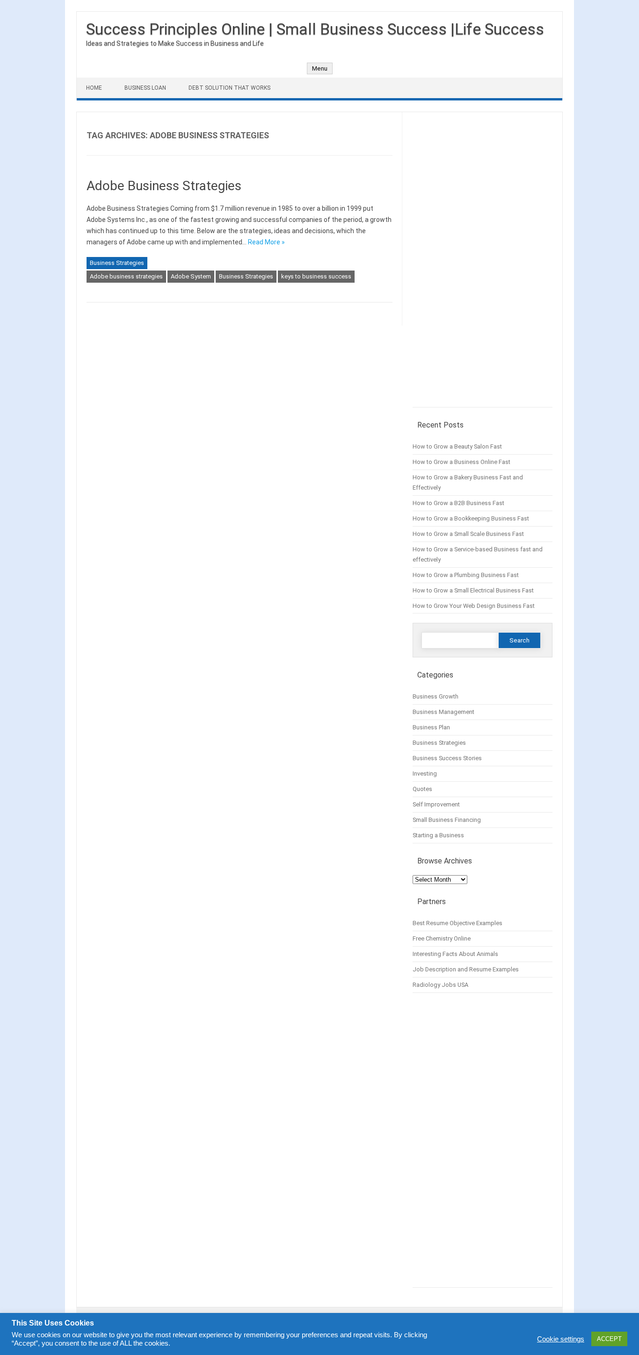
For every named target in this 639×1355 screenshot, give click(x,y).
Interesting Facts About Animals (455, 953)
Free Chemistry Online (442, 938)
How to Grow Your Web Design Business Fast (474, 605)
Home (94, 88)
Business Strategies (117, 262)
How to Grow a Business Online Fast (461, 461)
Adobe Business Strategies (164, 185)
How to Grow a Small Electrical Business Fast (473, 590)
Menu (319, 68)
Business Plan (431, 727)
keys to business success (316, 276)
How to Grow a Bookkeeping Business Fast (471, 518)
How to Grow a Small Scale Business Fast (468, 533)
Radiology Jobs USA (440, 984)
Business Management (443, 711)
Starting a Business (438, 835)
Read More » (266, 242)
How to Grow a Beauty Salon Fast (457, 446)
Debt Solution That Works (229, 88)
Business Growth (435, 696)
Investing (425, 773)
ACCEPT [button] (609, 1338)
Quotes (422, 788)
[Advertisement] (482, 264)
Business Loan (145, 88)
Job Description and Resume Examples (466, 969)
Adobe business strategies (126, 276)
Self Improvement (436, 804)
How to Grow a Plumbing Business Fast (466, 574)
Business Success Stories (447, 758)
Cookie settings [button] (560, 1339)
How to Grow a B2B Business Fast (458, 502)
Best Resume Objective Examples (457, 923)
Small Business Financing (447, 819)
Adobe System (191, 276)
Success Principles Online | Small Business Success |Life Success (315, 29)
